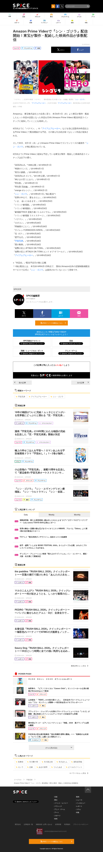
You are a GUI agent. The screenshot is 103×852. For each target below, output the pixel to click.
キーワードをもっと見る (77, 773)
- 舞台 (55, 800)
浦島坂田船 (77, 761)
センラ (20, 767)
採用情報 (58, 824)
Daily (26, 514)
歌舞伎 (20, 761)
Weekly (51, 514)
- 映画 (55, 819)
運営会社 (18, 824)
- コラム (78, 809)
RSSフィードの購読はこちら (52, 323)
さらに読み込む (51, 747)
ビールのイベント (75, 767)
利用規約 (67, 824)
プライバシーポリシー (80, 824)
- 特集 (77, 812)
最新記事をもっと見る (78, 666)
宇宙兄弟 (19, 240)
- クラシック (58, 806)
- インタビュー (80, 803)
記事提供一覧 (28, 824)
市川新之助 (48, 761)
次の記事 (80, 382)
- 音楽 (55, 797)
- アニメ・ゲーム (59, 809)
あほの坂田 (43, 767)
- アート (56, 812)
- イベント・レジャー (61, 803)
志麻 (31, 767)
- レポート (78, 806)
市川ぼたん (63, 761)
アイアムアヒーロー (39, 103)
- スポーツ (57, 815)
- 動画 (77, 797)
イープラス (17, 780)
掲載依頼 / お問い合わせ (44, 824)
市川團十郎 (33, 761)
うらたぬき (57, 767)
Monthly (77, 514)
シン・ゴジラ (79, 99)
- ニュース (78, 800)
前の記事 (22, 382)
